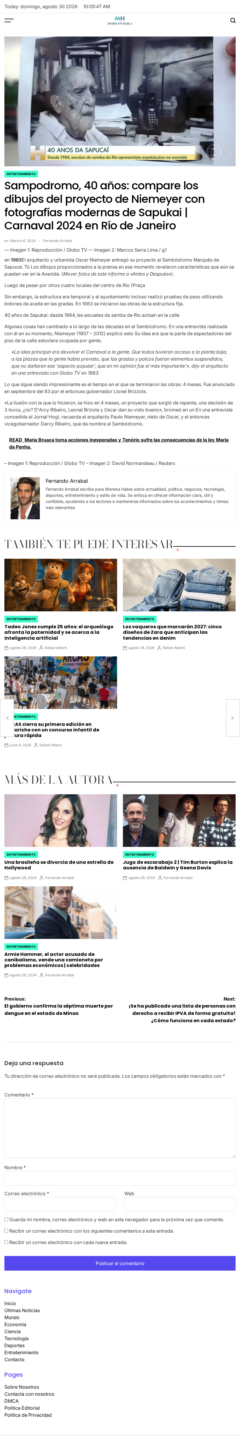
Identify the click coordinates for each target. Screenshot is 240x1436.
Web (129, 1193)
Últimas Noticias (22, 1310)
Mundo (12, 1317)
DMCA (11, 1401)
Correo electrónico (26, 1193)
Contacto (14, 1359)
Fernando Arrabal (57, 240)
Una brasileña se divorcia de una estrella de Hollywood (59, 865)
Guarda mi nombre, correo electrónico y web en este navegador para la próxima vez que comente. (116, 1219)
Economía (15, 1324)
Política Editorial (22, 1408)
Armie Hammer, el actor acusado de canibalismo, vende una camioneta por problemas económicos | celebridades (53, 960)
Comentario (19, 1095)
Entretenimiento (21, 174)
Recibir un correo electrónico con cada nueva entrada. (68, 1242)
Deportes (14, 1345)
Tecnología (16, 1338)
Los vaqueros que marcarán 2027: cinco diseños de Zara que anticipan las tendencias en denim (172, 632)
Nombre (15, 1167)
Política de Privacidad (28, 1415)
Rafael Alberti (56, 648)
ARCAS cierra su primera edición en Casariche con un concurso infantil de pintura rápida (51, 730)
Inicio (10, 1303)
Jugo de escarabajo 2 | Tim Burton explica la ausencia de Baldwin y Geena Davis (178, 865)
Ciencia (12, 1331)
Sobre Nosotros (21, 1387)
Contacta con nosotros (29, 1394)
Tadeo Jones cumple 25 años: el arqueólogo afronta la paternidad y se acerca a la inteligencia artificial (59, 632)
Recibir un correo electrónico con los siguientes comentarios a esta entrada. (91, 1231)
